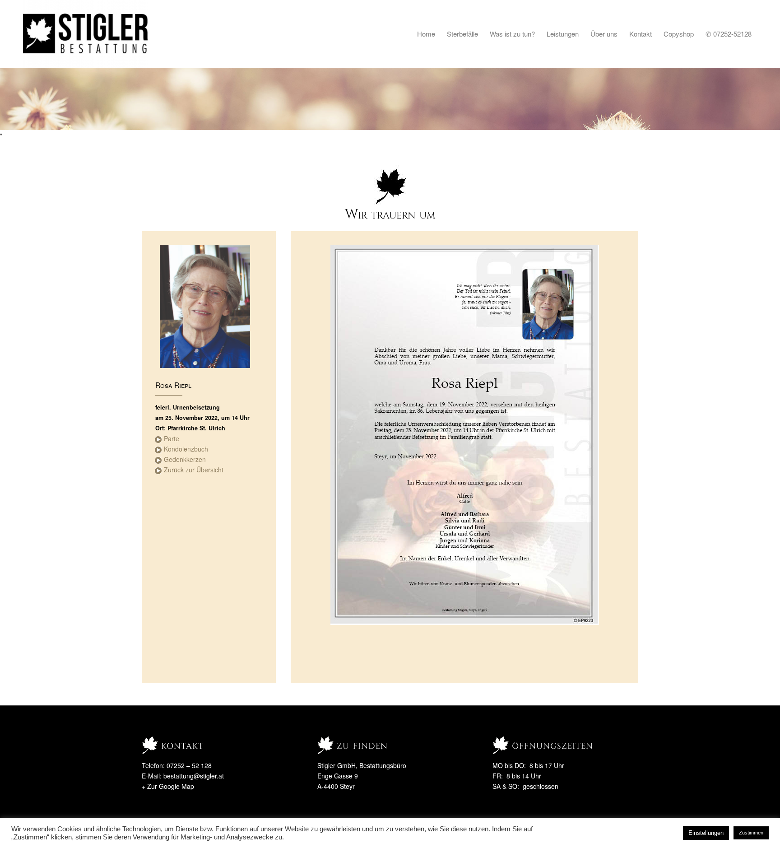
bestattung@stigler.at (193, 775)
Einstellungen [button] (706, 832)
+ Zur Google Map (168, 786)
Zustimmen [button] (751, 832)
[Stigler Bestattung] (86, 34)
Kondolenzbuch (186, 448)
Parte (171, 438)
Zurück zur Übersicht (193, 469)
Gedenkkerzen (185, 459)
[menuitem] (426, 34)
